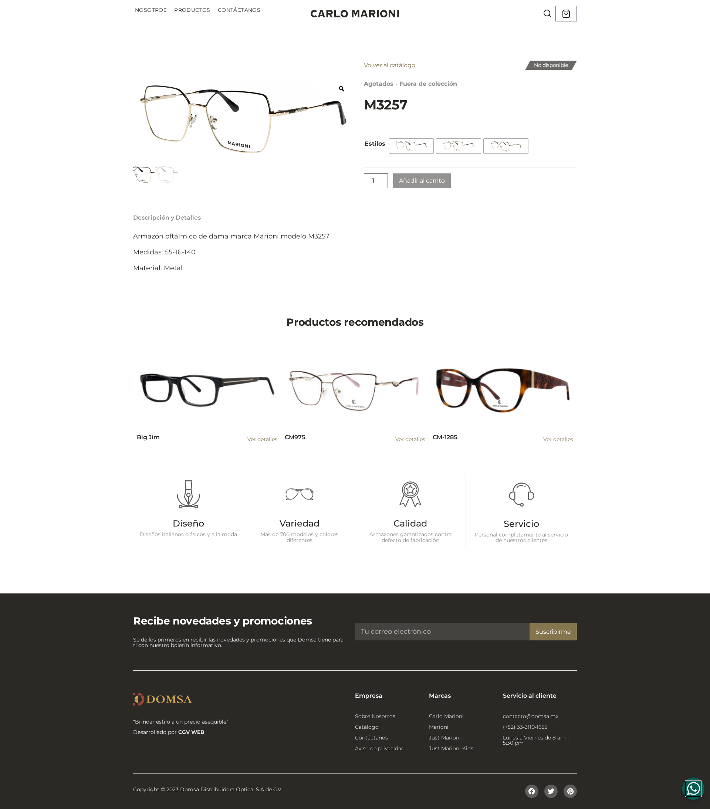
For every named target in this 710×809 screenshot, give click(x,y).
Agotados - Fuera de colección (410, 83)
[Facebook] (531, 791)
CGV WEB (191, 732)
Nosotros (151, 10)
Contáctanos (239, 10)
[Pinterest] (570, 791)
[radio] (411, 146)
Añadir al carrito (422, 180)
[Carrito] (566, 13)
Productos (192, 10)
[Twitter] (551, 791)
